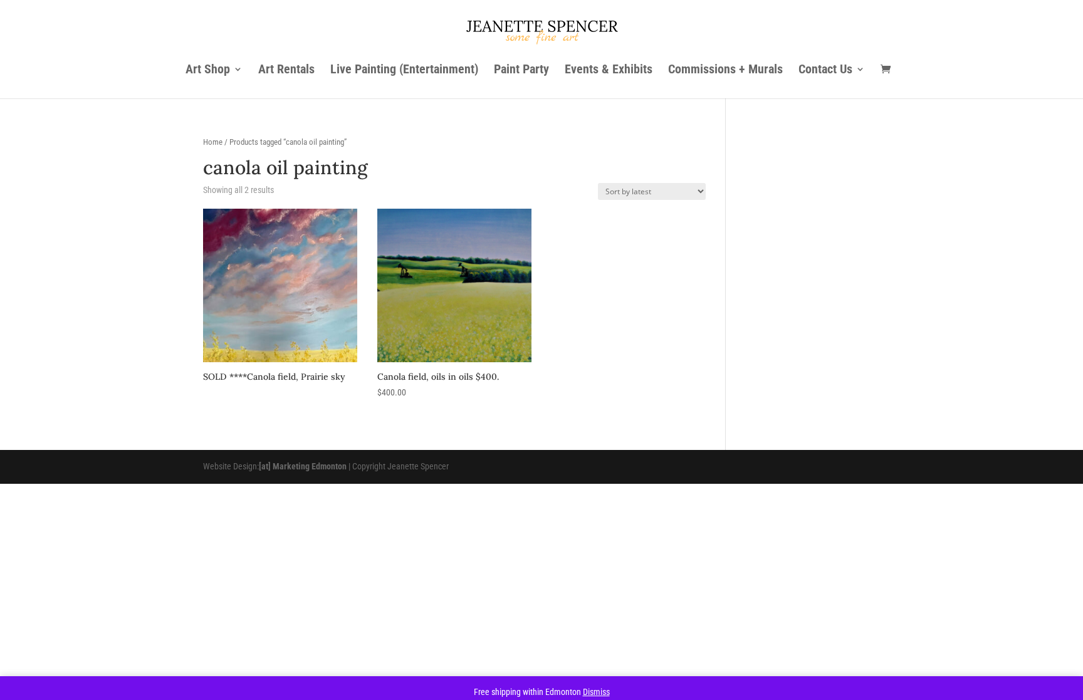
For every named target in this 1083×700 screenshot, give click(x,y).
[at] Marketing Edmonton (303, 466)
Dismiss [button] (596, 692)
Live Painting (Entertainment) (404, 70)
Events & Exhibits (608, 70)
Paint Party (521, 70)
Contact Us (825, 70)
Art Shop (208, 70)
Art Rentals (286, 70)
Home (212, 142)
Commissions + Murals (725, 70)
